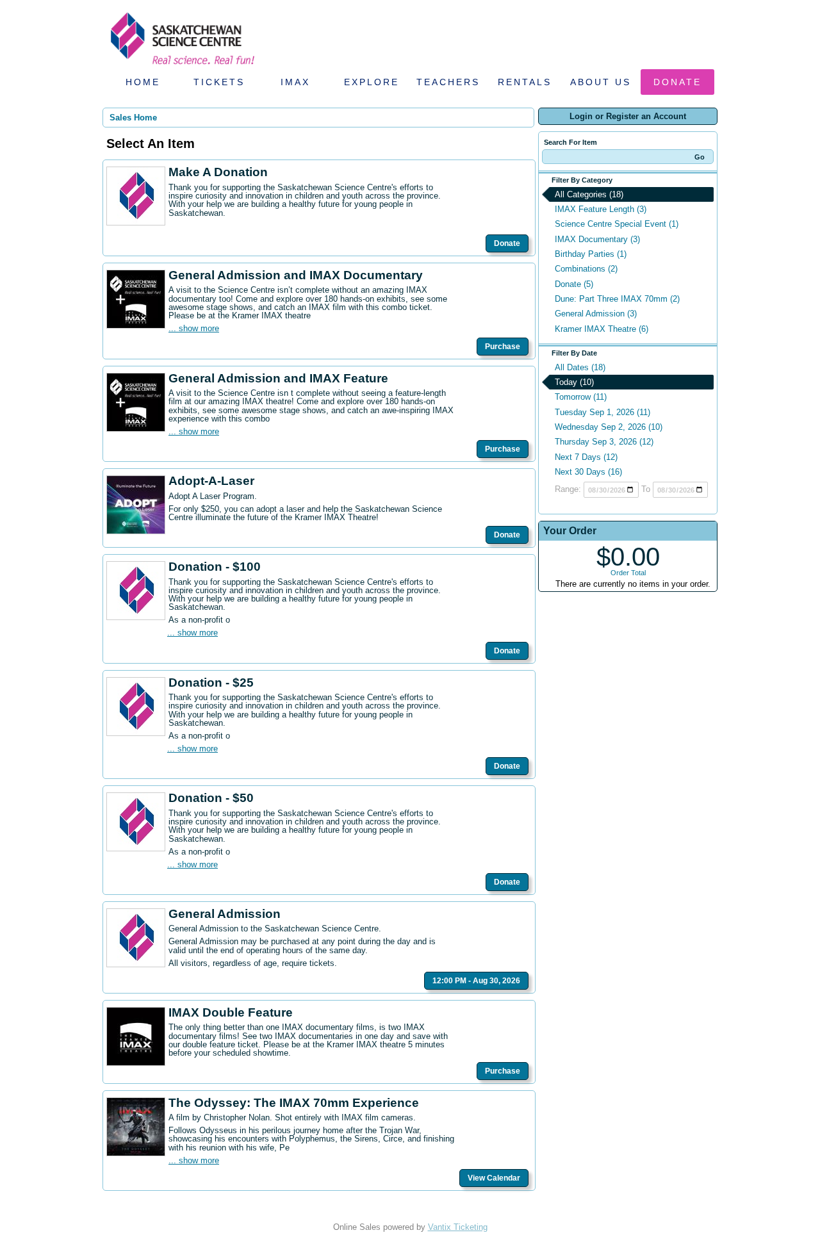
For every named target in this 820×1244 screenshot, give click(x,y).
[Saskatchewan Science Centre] (181, 65)
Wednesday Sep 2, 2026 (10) (608, 427)
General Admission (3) (596, 313)
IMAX (295, 82)
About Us (600, 82)
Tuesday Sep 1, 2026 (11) (602, 412)
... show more (193, 328)
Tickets (219, 82)
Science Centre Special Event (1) (616, 224)
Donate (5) (574, 284)
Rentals (525, 82)
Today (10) (574, 382)
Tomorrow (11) (581, 397)
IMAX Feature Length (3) (600, 209)
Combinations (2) (586, 269)
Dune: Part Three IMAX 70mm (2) (617, 299)
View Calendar (494, 1178)
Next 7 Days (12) (586, 457)
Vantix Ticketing (458, 1227)
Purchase (502, 346)
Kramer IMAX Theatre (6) (601, 329)
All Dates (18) (580, 367)
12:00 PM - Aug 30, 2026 (476, 980)
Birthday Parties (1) (591, 254)
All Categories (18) (589, 194)
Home (143, 82)
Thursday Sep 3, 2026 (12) (604, 441)
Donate (677, 82)
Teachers (448, 82)
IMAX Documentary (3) (597, 239)
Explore (371, 82)
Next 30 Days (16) (588, 472)
